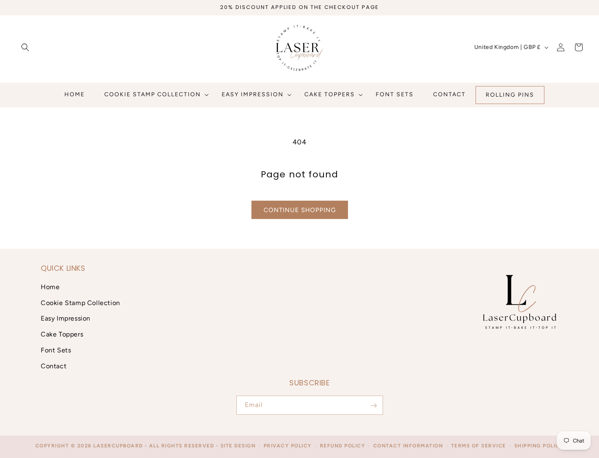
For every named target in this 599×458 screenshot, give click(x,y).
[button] (25, 47)
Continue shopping (300, 210)
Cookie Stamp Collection (80, 302)
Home (50, 286)
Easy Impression (65, 318)
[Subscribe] (374, 405)
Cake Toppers (62, 334)
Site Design (238, 446)
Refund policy (343, 446)
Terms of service (478, 446)
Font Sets (56, 350)
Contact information (408, 446)
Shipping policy (539, 446)
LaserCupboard (118, 446)
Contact (53, 365)
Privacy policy (288, 446)
